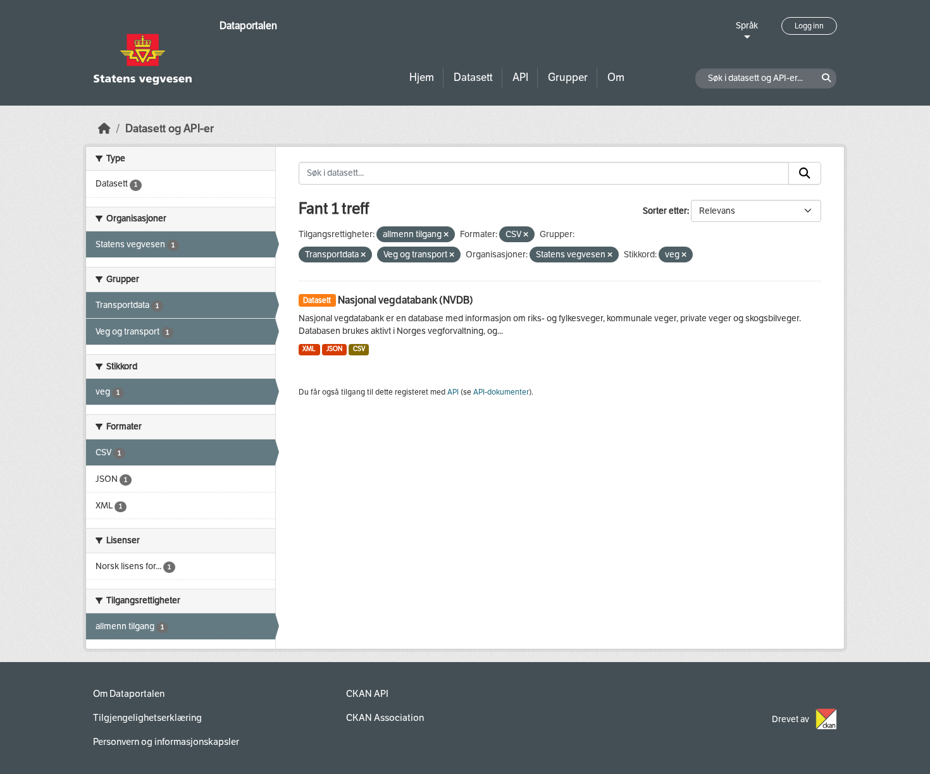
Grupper (568, 77)
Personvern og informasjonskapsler (166, 741)
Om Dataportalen (128, 693)
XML (309, 349)
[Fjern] (446, 235)
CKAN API (367, 693)
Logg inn (809, 26)
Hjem (421, 77)
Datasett (473, 77)
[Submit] (804, 173)
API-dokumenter (501, 392)
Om (615, 77)
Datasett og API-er (169, 128)
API (520, 77)
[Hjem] (104, 128)
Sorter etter (665, 211)
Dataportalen (248, 26)
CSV (359, 349)
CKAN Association (385, 717)
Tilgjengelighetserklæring (147, 717)
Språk (747, 25)
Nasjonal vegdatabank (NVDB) (405, 300)
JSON (334, 349)
